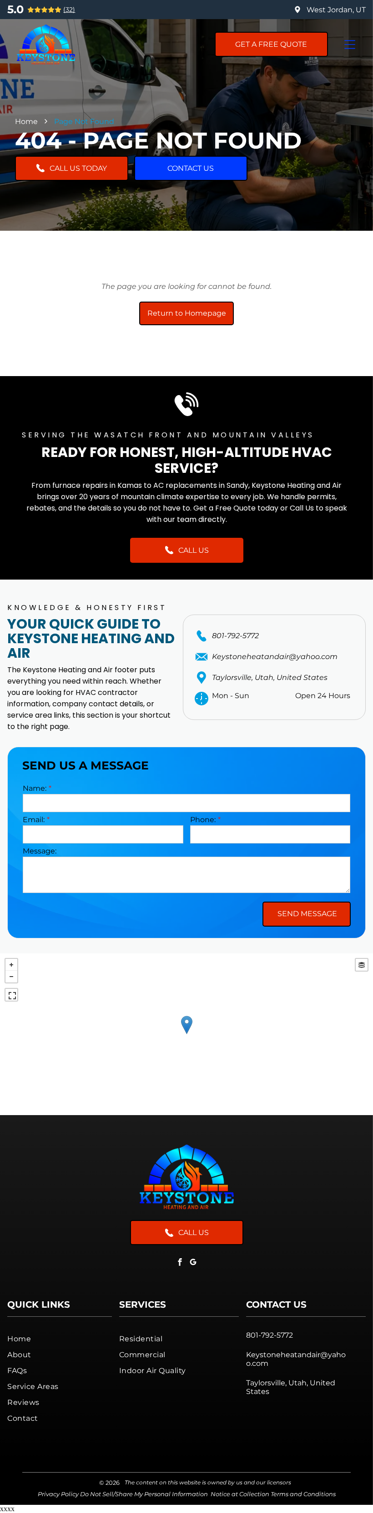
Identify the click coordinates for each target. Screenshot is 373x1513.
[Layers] (362, 965)
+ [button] (11, 965)
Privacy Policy (58, 1494)
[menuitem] (59, 1339)
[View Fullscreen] (11, 995)
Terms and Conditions (303, 1494)
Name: (34, 788)
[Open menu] (350, 44)
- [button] (11, 976)
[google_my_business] (193, 1263)
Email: (34, 819)
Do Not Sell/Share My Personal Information (144, 1494)
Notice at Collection (240, 1494)
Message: (39, 851)
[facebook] (180, 1263)
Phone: (203, 819)
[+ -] (186, 1034)
